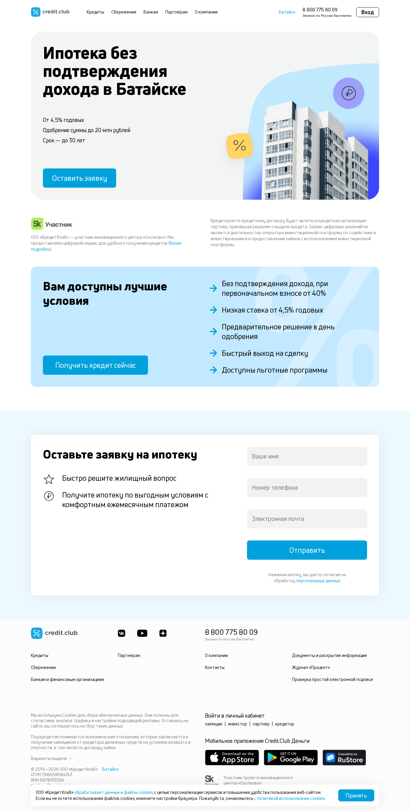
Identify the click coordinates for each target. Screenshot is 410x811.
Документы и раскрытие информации (329, 655)
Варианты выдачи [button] (49, 758)
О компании (206, 12)
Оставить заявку (79, 178)
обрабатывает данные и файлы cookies (113, 792)
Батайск (287, 12)
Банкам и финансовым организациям (67, 679)
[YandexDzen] (163, 633)
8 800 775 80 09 (320, 9)
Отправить (307, 550)
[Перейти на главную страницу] (50, 12)
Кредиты (95, 12)
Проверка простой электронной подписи (332, 679)
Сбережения (123, 12)
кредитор (284, 724)
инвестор (237, 724)
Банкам (150, 12)
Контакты (215, 667)
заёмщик (213, 724)
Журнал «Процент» (311, 667)
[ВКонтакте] (121, 633)
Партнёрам (176, 12)
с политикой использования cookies (289, 798)
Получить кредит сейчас (95, 365)
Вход (367, 12)
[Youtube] (142, 633)
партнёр (261, 724)
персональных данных (318, 580)
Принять (356, 795)
